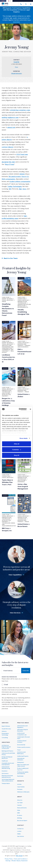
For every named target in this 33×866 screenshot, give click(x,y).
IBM (10, 189)
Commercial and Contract (7, 350)
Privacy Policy (9, 859)
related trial (11, 127)
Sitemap (8, 860)
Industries (6, 742)
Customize (15, 449)
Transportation (6, 783)
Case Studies (21, 787)
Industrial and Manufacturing (6, 767)
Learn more (5, 706)
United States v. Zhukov (24, 395)
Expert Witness (7, 299)
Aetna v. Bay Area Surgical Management (23, 486)
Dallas (19, 834)
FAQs (18, 810)
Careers (19, 805)
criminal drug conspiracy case (20, 110)
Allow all (16, 444)
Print (16, 67)
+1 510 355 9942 (16, 64)
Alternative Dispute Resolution (22, 730)
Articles (19, 784)
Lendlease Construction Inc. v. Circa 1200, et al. (8, 358)
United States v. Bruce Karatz (24, 525)
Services (5, 722)
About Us (19, 800)
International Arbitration (20, 759)
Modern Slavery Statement (20, 860)
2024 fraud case (22, 154)
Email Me (16, 62)
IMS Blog (19, 818)
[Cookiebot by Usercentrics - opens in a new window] (19, 409)
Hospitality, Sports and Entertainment (8, 763)
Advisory (4, 731)
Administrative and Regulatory (24, 305)
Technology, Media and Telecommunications (8, 780)
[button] (25, 4)
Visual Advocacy (16, 73)
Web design (19, 855)
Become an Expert (22, 820)
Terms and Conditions (20, 859)
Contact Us (20, 828)
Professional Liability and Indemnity (22, 772)
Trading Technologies (14, 186)
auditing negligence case (10, 117)
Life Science (5, 773)
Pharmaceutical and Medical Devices (7, 776)
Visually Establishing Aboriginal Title (23, 312)
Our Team (20, 802)
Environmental (23, 307)
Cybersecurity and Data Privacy (8, 753)
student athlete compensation (20, 181)
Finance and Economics (24, 346)
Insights (20, 781)
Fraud (4, 301)
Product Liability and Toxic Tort (22, 769)
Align (20, 189)
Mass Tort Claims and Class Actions (23, 765)
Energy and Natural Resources (7, 757)
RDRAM (22, 174)
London (19, 831)
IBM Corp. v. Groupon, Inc (7, 529)
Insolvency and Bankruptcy (21, 752)
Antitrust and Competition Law (21, 733)
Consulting (22, 299)
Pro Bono (19, 815)
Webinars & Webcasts (23, 792)
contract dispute (7, 147)
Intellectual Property (6, 395)
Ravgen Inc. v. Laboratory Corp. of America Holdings (8, 401)
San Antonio (20, 836)
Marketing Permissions (9, 677)
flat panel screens (15, 176)
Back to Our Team (11, 258)
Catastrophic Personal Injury (23, 737)
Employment (20, 762)
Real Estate (20, 776)
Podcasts (19, 789)
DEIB (18, 813)
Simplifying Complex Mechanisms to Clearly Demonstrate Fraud (8, 309)
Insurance (21, 481)
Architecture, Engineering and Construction (7, 347)
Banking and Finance (22, 344)
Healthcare (6, 393)
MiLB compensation (8, 179)
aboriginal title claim (8, 162)
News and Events (22, 808)
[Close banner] (30, 409)
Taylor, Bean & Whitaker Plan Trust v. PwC (7, 482)
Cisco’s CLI (25, 176)
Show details (24, 438)
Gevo (24, 189)
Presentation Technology (22, 302)
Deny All (16, 455)
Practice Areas (23, 722)
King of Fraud (9, 164)
